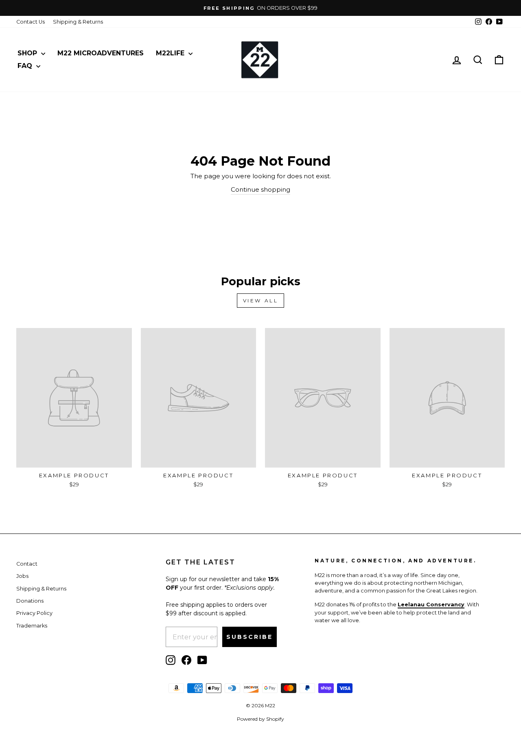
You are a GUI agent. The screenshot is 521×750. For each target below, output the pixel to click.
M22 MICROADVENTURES (100, 53)
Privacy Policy (34, 613)
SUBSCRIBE (249, 637)
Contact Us (30, 22)
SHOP (28, 53)
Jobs (22, 576)
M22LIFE (171, 53)
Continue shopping (260, 189)
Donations (30, 601)
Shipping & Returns (78, 22)
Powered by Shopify (260, 719)
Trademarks (31, 626)
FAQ (26, 66)
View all (260, 300)
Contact (26, 564)
